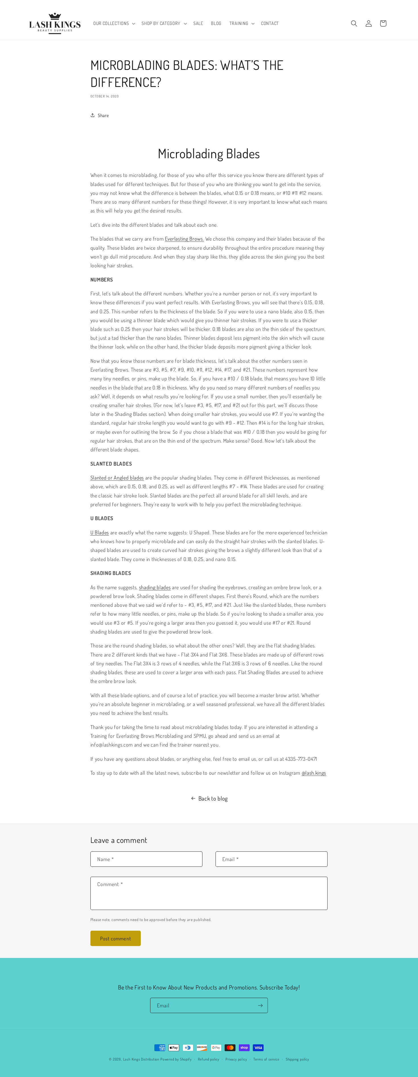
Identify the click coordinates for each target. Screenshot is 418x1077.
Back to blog (213, 798)
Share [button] (103, 115)
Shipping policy (297, 1059)
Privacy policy (236, 1059)
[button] (113, 23)
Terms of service (266, 1059)
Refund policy (208, 1059)
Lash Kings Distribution (141, 1059)
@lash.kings (314, 772)
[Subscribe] (260, 1005)
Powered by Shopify (176, 1059)
